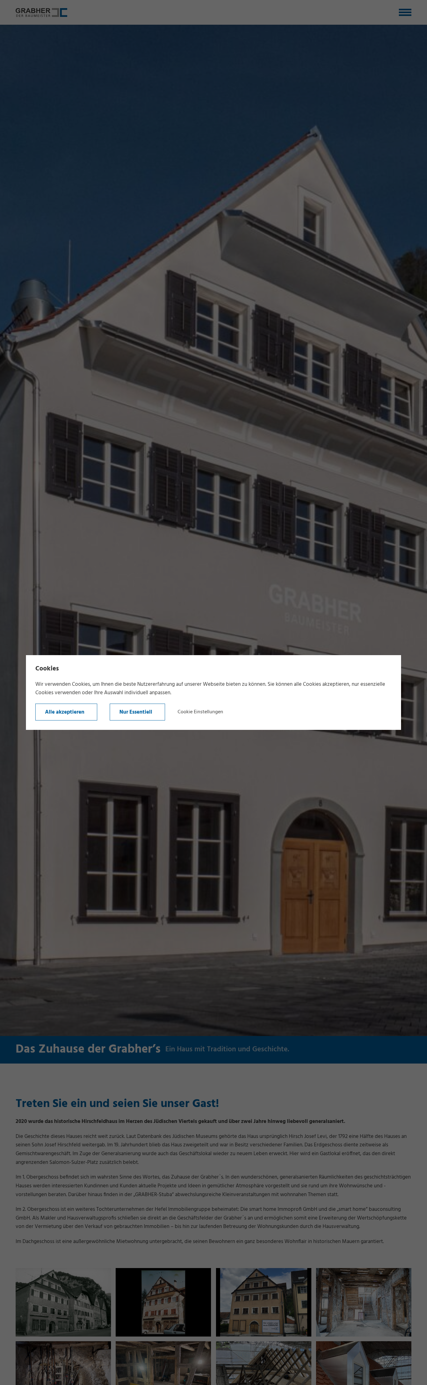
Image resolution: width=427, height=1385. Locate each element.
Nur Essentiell (135, 712)
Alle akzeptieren (64, 712)
